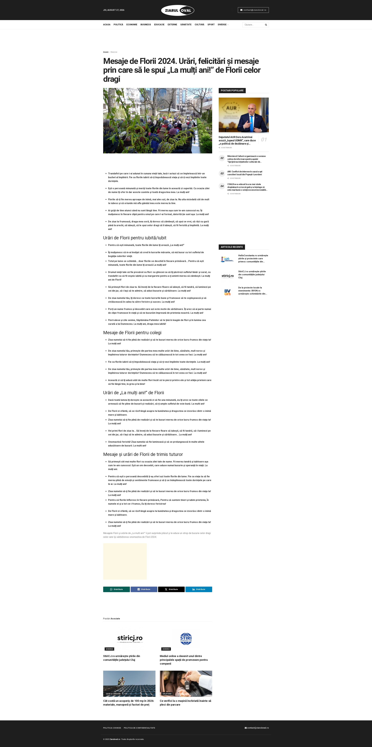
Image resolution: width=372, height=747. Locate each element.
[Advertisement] (186, 40)
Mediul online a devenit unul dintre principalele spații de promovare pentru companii (184, 659)
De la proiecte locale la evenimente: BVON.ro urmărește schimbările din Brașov (251, 290)
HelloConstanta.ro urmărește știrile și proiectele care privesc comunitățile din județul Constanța (253, 258)
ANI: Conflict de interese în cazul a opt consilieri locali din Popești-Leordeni (244, 173)
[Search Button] (232, 10)
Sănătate (186, 24)
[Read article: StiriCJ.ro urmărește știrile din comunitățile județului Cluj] (129, 639)
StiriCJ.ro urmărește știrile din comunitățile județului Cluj (121, 657)
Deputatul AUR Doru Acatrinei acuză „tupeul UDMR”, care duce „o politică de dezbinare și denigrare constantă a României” (238, 140)
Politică (118, 24)
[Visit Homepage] (177, 10)
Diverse (222, 24)
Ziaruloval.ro (115, 739)
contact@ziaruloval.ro (254, 10)
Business (146, 24)
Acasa (106, 24)
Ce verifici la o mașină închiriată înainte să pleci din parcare (185, 702)
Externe (172, 24)
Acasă (105, 52)
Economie (131, 24)
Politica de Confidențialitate (139, 728)
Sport (211, 24)
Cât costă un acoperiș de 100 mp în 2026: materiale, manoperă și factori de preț (128, 702)
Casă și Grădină (113, 694)
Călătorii (167, 694)
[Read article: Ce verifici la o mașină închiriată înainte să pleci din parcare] (186, 684)
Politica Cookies (112, 728)
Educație (159, 24)
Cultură (199, 24)
